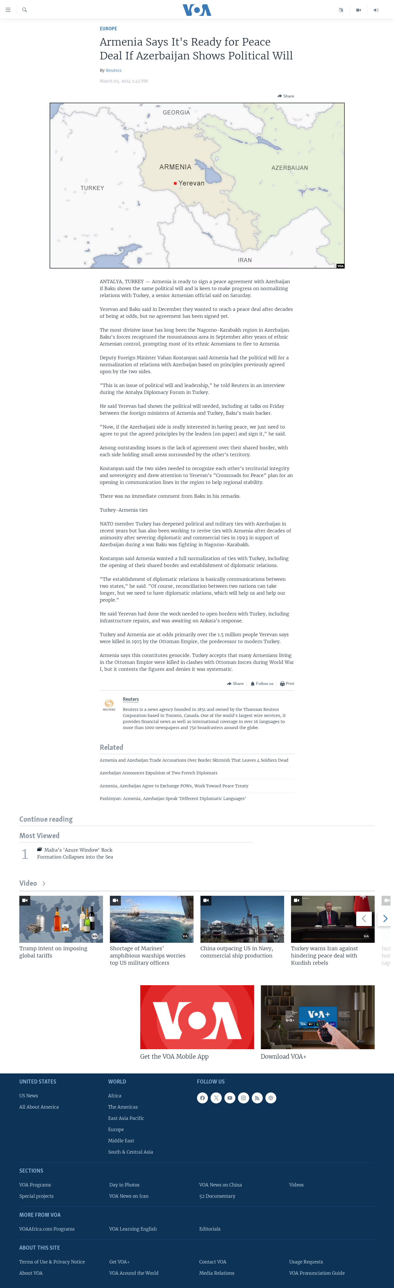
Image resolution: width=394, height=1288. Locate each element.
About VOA (31, 1273)
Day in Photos (124, 1185)
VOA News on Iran (129, 1196)
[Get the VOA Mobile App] (197, 1017)
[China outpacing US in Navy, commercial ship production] (242, 919)
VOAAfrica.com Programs (47, 1229)
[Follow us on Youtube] (229, 1097)
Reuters (113, 70)
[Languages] (341, 10)
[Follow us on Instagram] (243, 1097)
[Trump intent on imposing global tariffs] (61, 919)
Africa (114, 1096)
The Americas (123, 1107)
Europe (108, 29)
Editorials (210, 1229)
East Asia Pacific (126, 1118)
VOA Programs (35, 1185)
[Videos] (358, 10)
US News (28, 1096)
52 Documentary (217, 1196)
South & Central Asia (130, 1152)
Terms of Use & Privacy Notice (52, 1262)
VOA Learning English (133, 1229)
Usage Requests (306, 1262)
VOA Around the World (134, 1273)
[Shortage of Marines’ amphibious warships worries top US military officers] (152, 919)
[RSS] (257, 1097)
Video (28, 884)
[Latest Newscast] (376, 10)
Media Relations (216, 1273)
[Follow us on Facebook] (202, 1097)
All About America (39, 1107)
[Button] (285, 96)
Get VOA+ (119, 1262)
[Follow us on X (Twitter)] (216, 1097)
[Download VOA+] (318, 1017)
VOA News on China (220, 1185)
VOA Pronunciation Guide (317, 1273)
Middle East (121, 1141)
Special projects (36, 1196)
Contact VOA (212, 1262)
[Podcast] (270, 1097)
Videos (296, 1185)
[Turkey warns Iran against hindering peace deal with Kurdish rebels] (333, 919)
